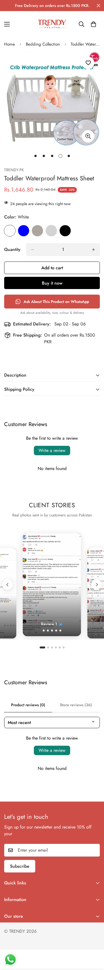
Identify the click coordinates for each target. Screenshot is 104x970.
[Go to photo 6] (64, 647)
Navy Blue (23, 230)
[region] (52, 584)
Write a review (52, 450)
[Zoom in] (88, 136)
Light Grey (51, 230)
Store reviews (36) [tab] (76, 705)
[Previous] (7, 584)
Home (9, 44)
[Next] (96, 584)
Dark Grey (37, 230)
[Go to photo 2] (48, 647)
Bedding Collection (43, 44)
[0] (93, 24)
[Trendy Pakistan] (52, 24)
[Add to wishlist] (88, 63)
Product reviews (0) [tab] (28, 705)
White (9, 230)
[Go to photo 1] (42, 647)
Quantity (12, 249)
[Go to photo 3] (52, 647)
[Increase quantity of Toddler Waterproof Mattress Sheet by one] (93, 249)
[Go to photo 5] (60, 647)
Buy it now (52, 283)
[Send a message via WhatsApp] (10, 959)
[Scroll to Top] (94, 940)
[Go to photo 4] (56, 647)
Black (65, 230)
